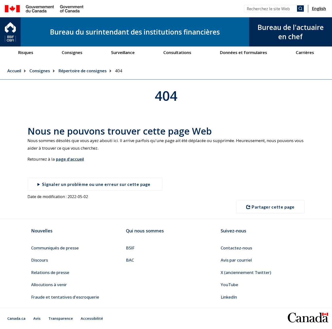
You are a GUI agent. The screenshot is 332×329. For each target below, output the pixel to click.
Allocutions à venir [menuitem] (49, 284)
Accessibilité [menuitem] (92, 318)
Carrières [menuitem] (305, 52)
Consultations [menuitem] (177, 52)
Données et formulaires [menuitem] (243, 52)
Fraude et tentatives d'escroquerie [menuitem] (65, 297)
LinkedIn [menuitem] (229, 297)
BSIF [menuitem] (130, 248)
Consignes (39, 70)
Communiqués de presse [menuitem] (55, 248)
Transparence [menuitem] (60, 318)
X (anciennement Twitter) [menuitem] (246, 272)
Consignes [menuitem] (72, 52)
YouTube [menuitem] (229, 284)
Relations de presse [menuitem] (50, 272)
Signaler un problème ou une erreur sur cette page (96, 184)
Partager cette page (273, 207)
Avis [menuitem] (37, 318)
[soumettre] (300, 8)
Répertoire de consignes (82, 70)
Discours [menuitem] (39, 260)
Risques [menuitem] (25, 52)
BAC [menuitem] (130, 260)
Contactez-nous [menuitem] (236, 248)
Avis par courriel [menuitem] (236, 260)
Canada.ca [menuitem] (16, 318)
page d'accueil (70, 159)
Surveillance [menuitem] (123, 52)
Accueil (14, 70)
